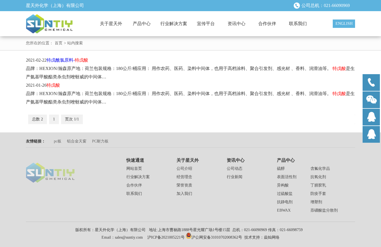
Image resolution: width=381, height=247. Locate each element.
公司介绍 (184, 168)
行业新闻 (234, 177)
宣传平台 (206, 23)
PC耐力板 (100, 141)
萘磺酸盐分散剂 (324, 210)
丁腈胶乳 (318, 185)
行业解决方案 (173, 23)
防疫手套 (318, 194)
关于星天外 (111, 23)
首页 (58, 43)
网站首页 (134, 168)
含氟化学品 (320, 168)
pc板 (57, 141)
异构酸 (283, 185)
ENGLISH (344, 23)
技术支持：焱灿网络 (261, 237)
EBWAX (284, 210)
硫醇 (281, 168)
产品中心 (142, 23)
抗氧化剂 (318, 177)
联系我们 (298, 23)
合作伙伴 (267, 23)
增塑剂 (316, 202)
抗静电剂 (285, 202)
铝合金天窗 (76, 141)
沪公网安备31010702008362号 (216, 237)
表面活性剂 (286, 177)
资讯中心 (236, 23)
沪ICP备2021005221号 (166, 237)
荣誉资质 (184, 185)
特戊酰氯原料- (67, 60)
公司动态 (234, 168)
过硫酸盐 (285, 194)
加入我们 (184, 194)
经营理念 (184, 177)
